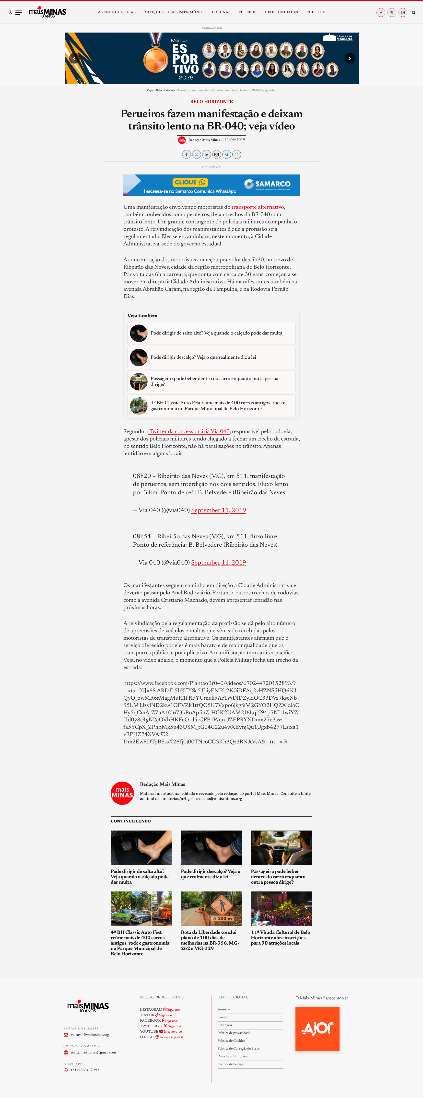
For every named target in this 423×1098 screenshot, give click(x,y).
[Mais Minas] (47, 12)
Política (315, 12)
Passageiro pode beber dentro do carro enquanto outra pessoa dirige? (278, 877)
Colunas (221, 12)
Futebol (248, 12)
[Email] (71, 226)
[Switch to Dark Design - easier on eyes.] (10, 12)
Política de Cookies (231, 1041)
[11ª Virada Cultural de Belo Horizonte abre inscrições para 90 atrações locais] (281, 908)
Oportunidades (281, 12)
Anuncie (224, 1009)
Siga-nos (173, 1010)
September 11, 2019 (218, 511)
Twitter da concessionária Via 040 (189, 432)
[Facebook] (71, 181)
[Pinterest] (71, 215)
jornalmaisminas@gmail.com (93, 1052)
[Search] (413, 12)
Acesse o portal (171, 1037)
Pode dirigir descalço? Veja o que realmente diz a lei (210, 874)
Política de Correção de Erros (238, 1049)
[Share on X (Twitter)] (196, 154)
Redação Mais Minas (204, 140)
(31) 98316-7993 (85, 1070)
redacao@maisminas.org (90, 1035)
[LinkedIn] (71, 203)
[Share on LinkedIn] (206, 154)
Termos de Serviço (231, 1064)
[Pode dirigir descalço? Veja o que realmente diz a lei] (211, 848)
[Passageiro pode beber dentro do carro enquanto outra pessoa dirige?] (281, 848)
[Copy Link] (71, 237)
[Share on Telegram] (226, 154)
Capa (150, 90)
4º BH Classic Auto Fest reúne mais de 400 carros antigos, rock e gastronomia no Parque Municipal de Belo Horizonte (140, 943)
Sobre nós (225, 1025)
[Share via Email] (216, 154)
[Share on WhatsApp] (236, 154)
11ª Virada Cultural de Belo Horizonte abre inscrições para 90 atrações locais (280, 938)
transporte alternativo (257, 207)
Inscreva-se (172, 1032)
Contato (223, 1017)
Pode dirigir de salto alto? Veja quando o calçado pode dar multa (140, 877)
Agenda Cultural (117, 12)
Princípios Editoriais (232, 1056)
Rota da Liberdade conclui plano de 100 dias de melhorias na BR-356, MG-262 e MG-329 (210, 940)
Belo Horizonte (165, 90)
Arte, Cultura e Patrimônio (174, 12)
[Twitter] (71, 192)
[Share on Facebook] (186, 154)
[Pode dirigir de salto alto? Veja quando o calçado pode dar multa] (141, 848)
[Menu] (18, 12)
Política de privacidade (234, 1033)
